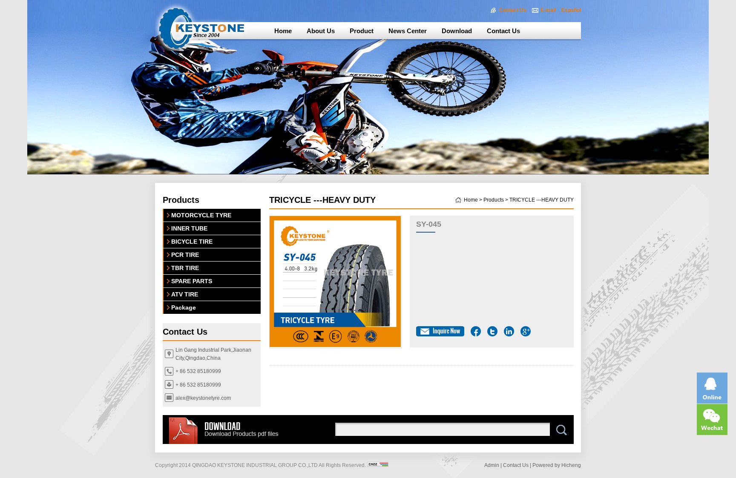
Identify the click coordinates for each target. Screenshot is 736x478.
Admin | (493, 465)
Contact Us (512, 10)
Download (457, 30)
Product (362, 30)
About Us (321, 30)
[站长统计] (377, 465)
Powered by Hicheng (556, 465)
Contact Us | (517, 465)
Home (283, 30)
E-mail (548, 10)
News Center (407, 30)
